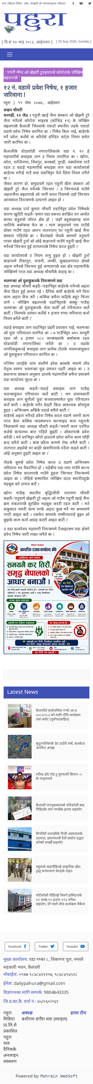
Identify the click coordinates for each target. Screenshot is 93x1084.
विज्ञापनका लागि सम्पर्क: (23, 992)
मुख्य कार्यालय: (15, 959)
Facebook (15, 946)
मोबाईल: (10, 974)
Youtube (73, 946)
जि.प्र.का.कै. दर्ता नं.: (19, 1001)
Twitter (43, 946)
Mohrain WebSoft (59, 1076)
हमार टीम (78, 1013)
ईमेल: (8, 983)
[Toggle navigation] (10, 54)
